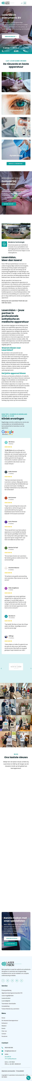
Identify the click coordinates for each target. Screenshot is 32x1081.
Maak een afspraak (11, 938)
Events (3, 1028)
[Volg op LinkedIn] (12, 980)
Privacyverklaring (6, 990)
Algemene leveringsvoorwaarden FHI (12, 993)
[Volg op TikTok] (21, 980)
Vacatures (4, 1036)
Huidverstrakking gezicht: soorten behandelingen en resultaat (15, 887)
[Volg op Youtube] (16, 980)
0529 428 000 (11, 944)
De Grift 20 (8, 1056)
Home (3, 1018)
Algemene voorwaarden (8, 1071)
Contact (4, 1033)
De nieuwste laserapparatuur (10, 1020)
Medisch (4, 1026)
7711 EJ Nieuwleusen (10, 1058)
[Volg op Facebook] (3, 980)
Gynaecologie (16, 155)
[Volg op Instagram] (7, 980)
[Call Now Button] (28, 1078)
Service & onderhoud (15, 164)
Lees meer (6, 812)
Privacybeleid (20, 1071)
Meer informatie (10, 36)
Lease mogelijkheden (8, 995)
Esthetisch (4, 1023)
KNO (16, 133)
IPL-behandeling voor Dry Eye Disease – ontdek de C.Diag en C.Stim (14, 799)
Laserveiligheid (6, 1001)
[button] (1, 668)
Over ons (4, 1031)
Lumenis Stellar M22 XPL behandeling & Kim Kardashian (14, 844)
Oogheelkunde (16, 110)
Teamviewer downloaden (9, 1003)
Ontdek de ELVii (8, 204)
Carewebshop (5, 1006)
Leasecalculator (6, 998)
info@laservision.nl (10, 1051)
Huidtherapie (16, 88)
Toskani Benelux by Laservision (10, 1009)
